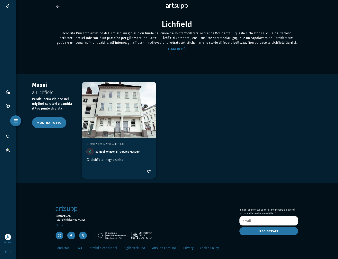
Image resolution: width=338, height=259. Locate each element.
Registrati (268, 231)
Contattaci (63, 248)
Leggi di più (177, 49)
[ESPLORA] (8, 105)
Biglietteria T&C (134, 248)
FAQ (79, 248)
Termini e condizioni (102, 248)
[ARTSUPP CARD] (8, 150)
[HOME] (8, 92)
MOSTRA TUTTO (49, 123)
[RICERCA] (8, 136)
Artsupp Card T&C (164, 248)
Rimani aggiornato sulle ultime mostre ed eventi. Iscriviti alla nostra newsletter (267, 211)
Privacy (188, 248)
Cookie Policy (209, 248)
